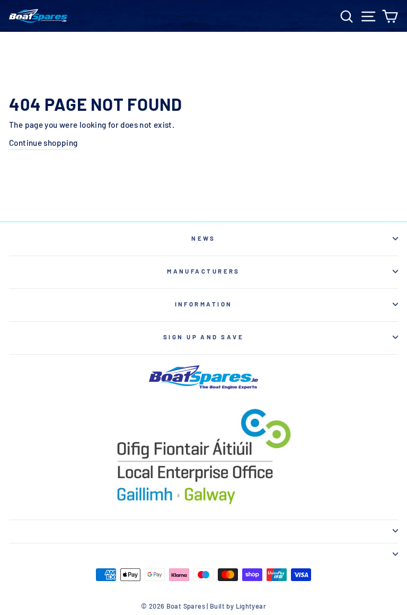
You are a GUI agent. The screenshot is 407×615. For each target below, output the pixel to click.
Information (204, 304)
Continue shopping (43, 142)
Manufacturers (203, 271)
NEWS (203, 238)
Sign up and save (203, 336)
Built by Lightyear (238, 606)
